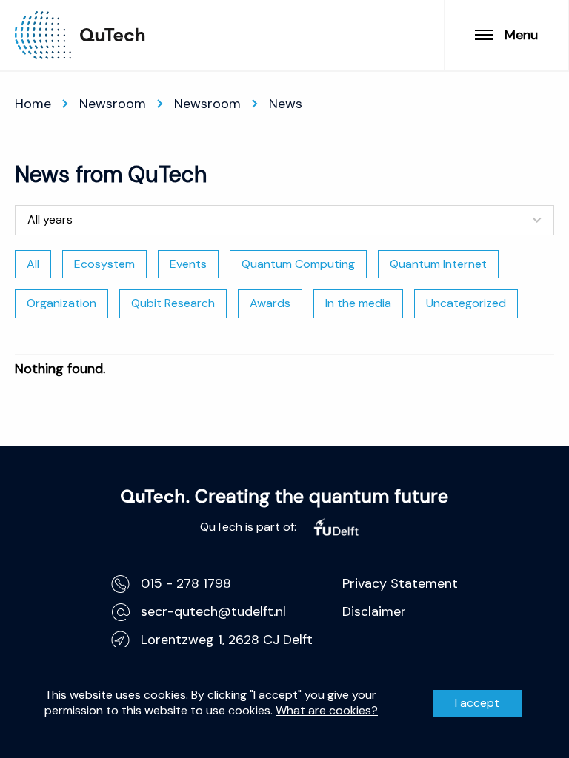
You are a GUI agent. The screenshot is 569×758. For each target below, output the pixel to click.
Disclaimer (374, 611)
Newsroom (112, 104)
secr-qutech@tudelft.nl (213, 611)
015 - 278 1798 (186, 583)
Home (33, 104)
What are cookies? (327, 710)
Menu (521, 35)
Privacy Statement (400, 583)
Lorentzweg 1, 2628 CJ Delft (227, 639)
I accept (477, 703)
